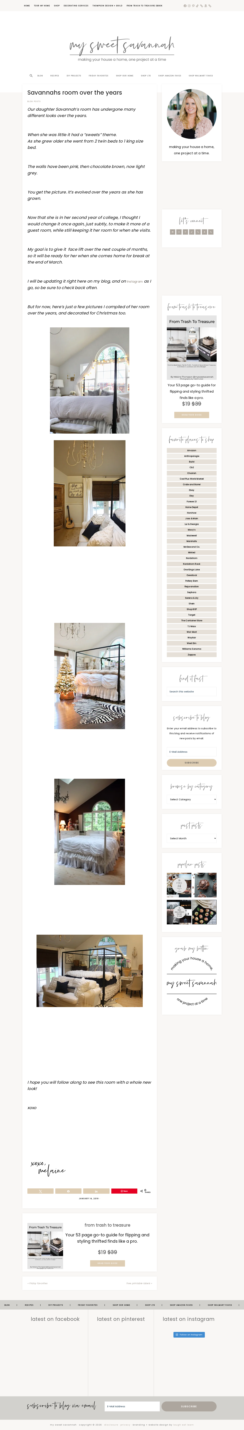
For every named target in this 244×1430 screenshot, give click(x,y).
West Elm (191, 643)
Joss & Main (191, 518)
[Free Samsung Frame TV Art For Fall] (179, 886)
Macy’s (192, 529)
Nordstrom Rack (191, 564)
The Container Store (191, 620)
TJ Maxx (192, 626)
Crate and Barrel (192, 484)
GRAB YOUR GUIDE (108, 1263)
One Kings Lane (192, 569)
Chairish (191, 473)
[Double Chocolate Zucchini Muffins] (204, 886)
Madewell (192, 535)
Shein (192, 603)
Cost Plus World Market (192, 478)
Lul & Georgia (192, 524)
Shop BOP (192, 609)
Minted (191, 552)
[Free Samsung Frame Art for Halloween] (179, 913)
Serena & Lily (191, 598)
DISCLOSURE (111, 1424)
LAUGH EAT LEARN (183, 1424)
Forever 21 (192, 501)
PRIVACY (125, 1424)
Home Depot (191, 507)
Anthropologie (191, 456)
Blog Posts (34, 101)
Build (192, 461)
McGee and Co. (192, 546)
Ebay (191, 490)
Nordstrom (191, 558)
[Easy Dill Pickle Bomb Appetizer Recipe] (204, 913)
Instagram (135, 281)
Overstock (192, 575)
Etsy (192, 495)
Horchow (191, 512)
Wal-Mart (192, 632)
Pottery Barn (191, 580)
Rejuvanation (192, 586)
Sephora (191, 592)
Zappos (192, 654)
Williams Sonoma (191, 648)
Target (191, 614)
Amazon (191, 450)
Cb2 (192, 467)
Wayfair (192, 637)
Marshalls (192, 541)
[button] (31, 69)
